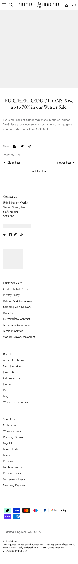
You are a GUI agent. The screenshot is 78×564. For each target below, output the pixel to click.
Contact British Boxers (16, 289)
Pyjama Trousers (12, 473)
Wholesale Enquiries (15, 402)
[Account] (65, 5)
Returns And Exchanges (17, 301)
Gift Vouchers (11, 378)
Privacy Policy (11, 295)
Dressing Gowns (13, 437)
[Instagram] (15, 234)
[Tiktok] (21, 234)
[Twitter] (4, 234)
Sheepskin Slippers (14, 479)
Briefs (6, 455)
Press (6, 390)
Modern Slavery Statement (19, 337)
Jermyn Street (11, 372)
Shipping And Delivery (17, 307)
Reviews (8, 313)
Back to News (39, 171)
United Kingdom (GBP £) (21, 532)
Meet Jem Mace (12, 366)
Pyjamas (8, 461)
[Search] (12, 5)
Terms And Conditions (16, 325)
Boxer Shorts (10, 449)
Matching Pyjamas (14, 485)
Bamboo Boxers (12, 467)
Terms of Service (13, 331)
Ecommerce (8, 551)
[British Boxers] (39, 5)
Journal (7, 384)
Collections (9, 425)
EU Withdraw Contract (16, 319)
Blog (5, 396)
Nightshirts (9, 443)
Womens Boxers (12, 431)
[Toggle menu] (4, 5)
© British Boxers (11, 541)
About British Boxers (15, 360)
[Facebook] (10, 234)
